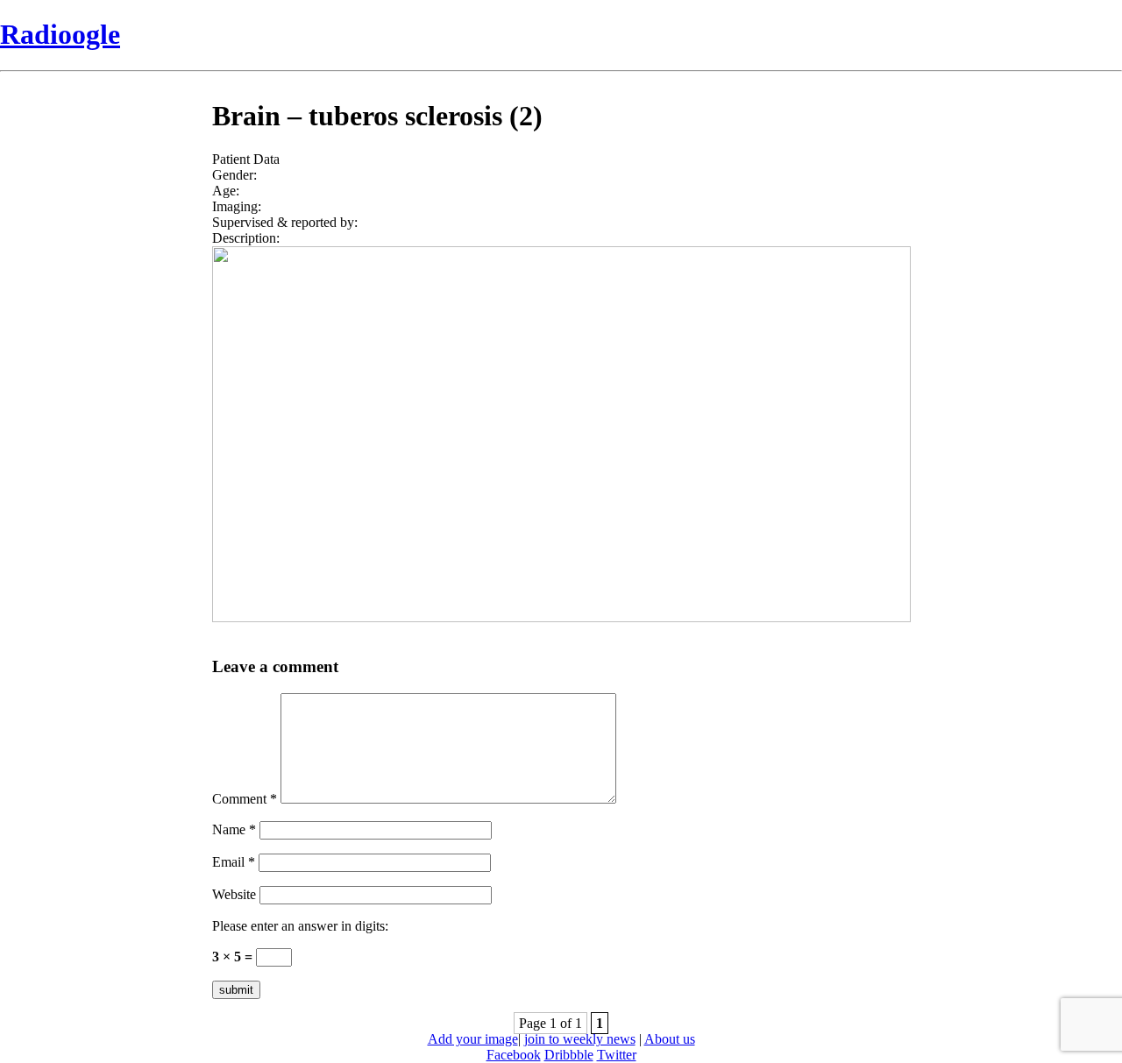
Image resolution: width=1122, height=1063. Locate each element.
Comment (244, 798)
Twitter (616, 1054)
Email (233, 861)
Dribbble (568, 1054)
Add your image (473, 1038)
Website (234, 894)
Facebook (513, 1054)
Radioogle (60, 34)
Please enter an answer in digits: (300, 925)
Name (234, 829)
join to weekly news (580, 1038)
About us (669, 1038)
